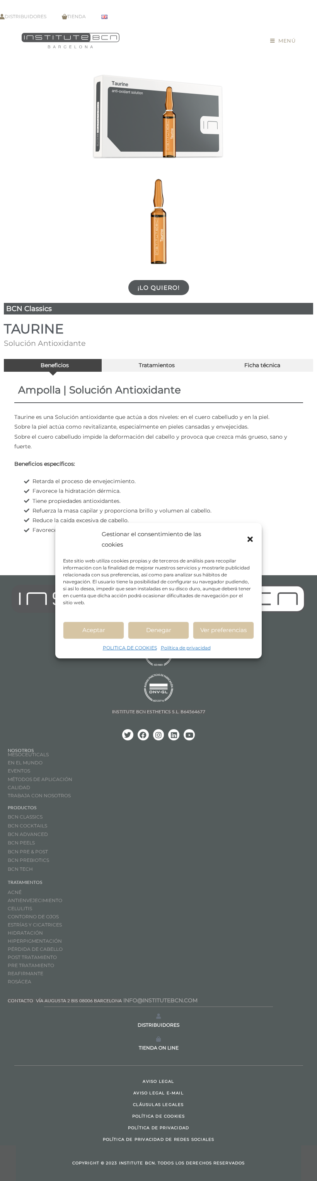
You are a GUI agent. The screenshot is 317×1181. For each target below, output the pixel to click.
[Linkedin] (173, 734)
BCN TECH (20, 869)
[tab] (53, 365)
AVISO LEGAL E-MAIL (158, 1093)
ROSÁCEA (19, 981)
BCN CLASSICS (25, 817)
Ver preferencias (223, 630)
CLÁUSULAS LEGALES (158, 1104)
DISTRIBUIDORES (158, 1025)
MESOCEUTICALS (28, 754)
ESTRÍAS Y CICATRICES (35, 925)
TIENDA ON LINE (159, 1048)
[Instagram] (158, 734)
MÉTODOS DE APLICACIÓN (40, 779)
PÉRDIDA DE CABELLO (35, 949)
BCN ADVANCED (28, 834)
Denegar (158, 630)
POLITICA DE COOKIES (130, 647)
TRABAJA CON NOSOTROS (39, 795)
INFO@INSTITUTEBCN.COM (160, 1000)
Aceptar (93, 630)
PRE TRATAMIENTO (31, 965)
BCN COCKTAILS (27, 826)
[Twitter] (127, 734)
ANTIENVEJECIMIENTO (35, 900)
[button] (250, 539)
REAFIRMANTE (25, 973)
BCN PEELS (21, 843)
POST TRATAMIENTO (33, 957)
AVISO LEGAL (158, 1081)
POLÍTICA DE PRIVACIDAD (158, 1127)
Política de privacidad (186, 647)
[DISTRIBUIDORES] (158, 1016)
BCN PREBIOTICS (28, 860)
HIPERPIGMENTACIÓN (35, 941)
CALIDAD (19, 787)
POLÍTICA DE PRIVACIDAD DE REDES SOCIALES (159, 1139)
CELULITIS (20, 908)
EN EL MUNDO (25, 763)
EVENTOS (19, 771)
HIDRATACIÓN (25, 933)
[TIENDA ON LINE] (158, 1039)
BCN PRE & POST (28, 852)
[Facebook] (143, 734)
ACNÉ (15, 892)
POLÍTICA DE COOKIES (158, 1116)
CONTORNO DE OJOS (33, 917)
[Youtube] (189, 734)
